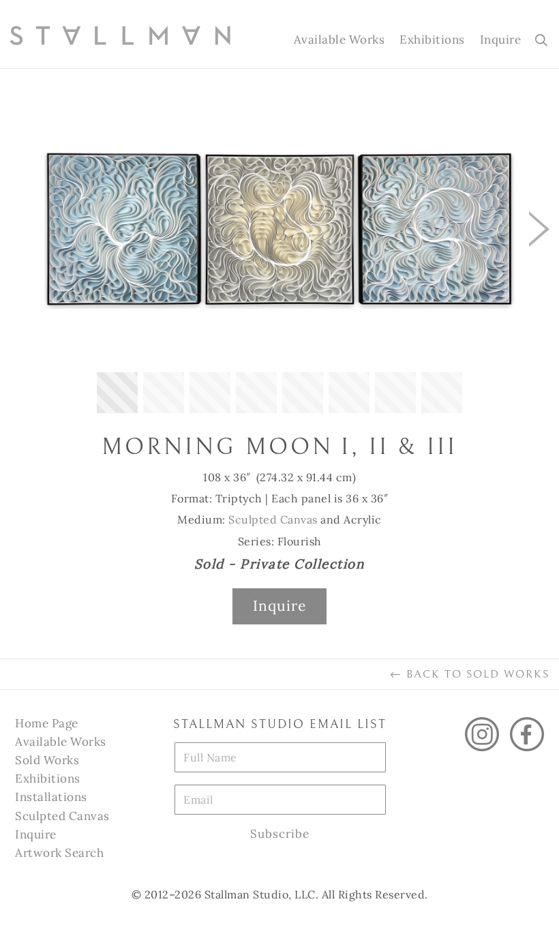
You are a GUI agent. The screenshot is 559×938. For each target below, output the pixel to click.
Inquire (501, 39)
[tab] (117, 392)
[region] (279, 254)
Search (538, 39)
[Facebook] (527, 734)
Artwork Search (59, 852)
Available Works (339, 39)
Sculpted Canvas (273, 519)
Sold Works (47, 760)
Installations (51, 796)
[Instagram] (482, 734)
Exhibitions (432, 39)
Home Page (46, 723)
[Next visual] (539, 229)
